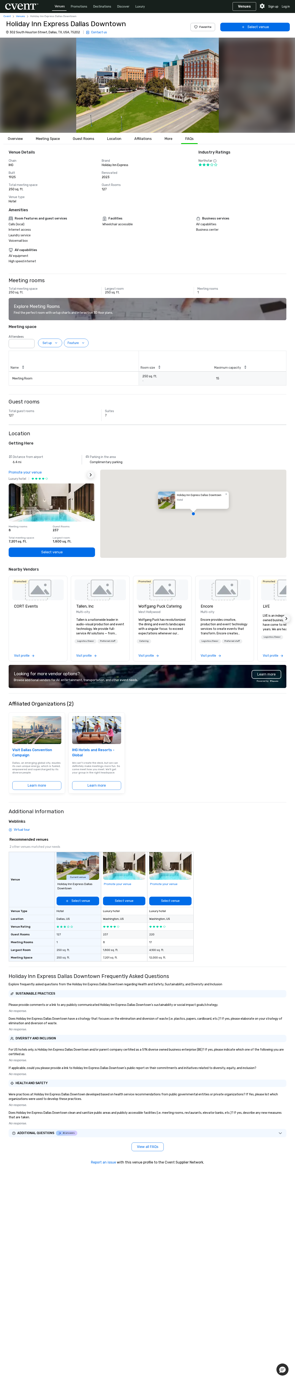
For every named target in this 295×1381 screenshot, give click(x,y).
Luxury (140, 6)
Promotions (79, 6)
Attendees (16, 337)
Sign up (273, 6)
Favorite (205, 27)
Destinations (102, 6)
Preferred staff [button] (107, 641)
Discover (123, 6)
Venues (60, 6)
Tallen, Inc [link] (85, 606)
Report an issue (103, 1162)
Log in (286, 6)
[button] (147, 85)
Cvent (7, 16)
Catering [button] (144, 641)
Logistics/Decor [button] (85, 641)
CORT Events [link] (26, 606)
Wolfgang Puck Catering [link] (160, 606)
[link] (38, 589)
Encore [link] (207, 606)
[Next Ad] (90, 474)
